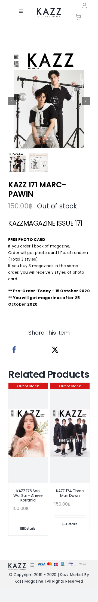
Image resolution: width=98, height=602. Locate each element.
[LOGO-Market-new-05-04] (49, 10)
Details (30, 528)
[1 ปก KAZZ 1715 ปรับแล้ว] (49, 101)
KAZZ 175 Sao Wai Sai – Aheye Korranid (28, 495)
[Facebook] (14, 350)
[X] (55, 350)
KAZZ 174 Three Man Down (70, 493)
